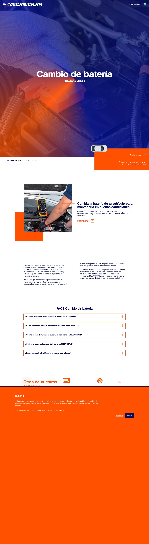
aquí (64, 410)
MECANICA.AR (12, 161)
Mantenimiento (25, 161)
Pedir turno (82, 221)
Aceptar (129, 416)
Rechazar (119, 416)
